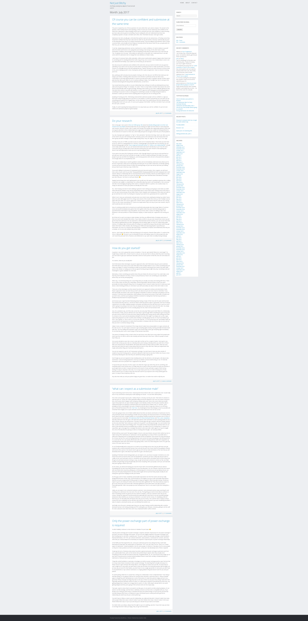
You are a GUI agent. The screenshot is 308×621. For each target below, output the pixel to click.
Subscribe (179, 29)
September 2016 (180, 172)
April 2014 (178, 221)
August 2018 (179, 145)
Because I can (180, 128)
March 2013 (179, 243)
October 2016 (179, 170)
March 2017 (179, 162)
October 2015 (179, 191)
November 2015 (180, 189)
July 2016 (178, 175)
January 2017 (179, 165)
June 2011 (178, 275)
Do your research (122, 121)
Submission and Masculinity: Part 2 (185, 105)
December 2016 (180, 167)
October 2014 (179, 211)
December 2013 (180, 228)
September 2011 (180, 270)
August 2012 (179, 254)
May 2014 (178, 219)
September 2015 (180, 192)
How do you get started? (126, 248)
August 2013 (179, 234)
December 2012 (180, 248)
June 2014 (178, 217)
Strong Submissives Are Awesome (185, 110)
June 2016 (178, 177)
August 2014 (179, 214)
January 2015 (179, 206)
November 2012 (180, 249)
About (188, 3)
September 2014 (180, 212)
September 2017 (180, 152)
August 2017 (179, 154)
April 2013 (178, 241)
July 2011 (178, 273)
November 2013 (180, 229)
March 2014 (179, 222)
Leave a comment (166, 381)
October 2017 (179, 150)
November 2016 (180, 169)
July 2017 (178, 155)
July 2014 (178, 216)
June (177, 58)
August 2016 (179, 174)
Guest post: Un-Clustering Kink (184, 130)
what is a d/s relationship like (157, 145)
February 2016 (180, 184)
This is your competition (163, 418)
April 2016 (178, 180)
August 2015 (179, 194)
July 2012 (178, 256)
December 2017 (180, 147)
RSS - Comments (180, 42)
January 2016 (179, 186)
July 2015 (178, 196)
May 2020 (178, 144)
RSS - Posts (179, 40)
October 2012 (179, 251)
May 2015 (178, 199)
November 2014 (180, 209)
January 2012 (179, 264)
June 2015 (178, 197)
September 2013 (180, 233)
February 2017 (180, 164)
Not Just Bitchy (118, 3)
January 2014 (179, 226)
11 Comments (167, 513)
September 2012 (180, 253)
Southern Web (142, 618)
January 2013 (179, 246)
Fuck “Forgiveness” (187, 51)
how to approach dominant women (138, 145)
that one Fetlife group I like (136, 125)
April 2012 (178, 259)
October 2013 (179, 231)
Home (182, 3)
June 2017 (178, 157)
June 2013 (178, 238)
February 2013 (180, 244)
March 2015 (179, 202)
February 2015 (180, 204)
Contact (194, 3)
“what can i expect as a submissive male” (135, 388)
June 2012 (178, 258)
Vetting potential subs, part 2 (183, 133)
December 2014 (180, 207)
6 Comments (168, 240)
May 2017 (178, 159)
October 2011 (179, 268)
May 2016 (178, 179)
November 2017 (180, 149)
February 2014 (180, 224)
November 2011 (180, 266)
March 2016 (179, 182)
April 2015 (178, 201)
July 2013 (178, 236)
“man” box (134, 408)
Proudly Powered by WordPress (118, 618)
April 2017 (178, 160)
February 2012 (180, 263)
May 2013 (178, 239)
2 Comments (168, 113)
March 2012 (179, 261)
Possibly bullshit (180, 125)
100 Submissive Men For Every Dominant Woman (142, 418)
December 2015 (180, 187)
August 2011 (179, 271)
